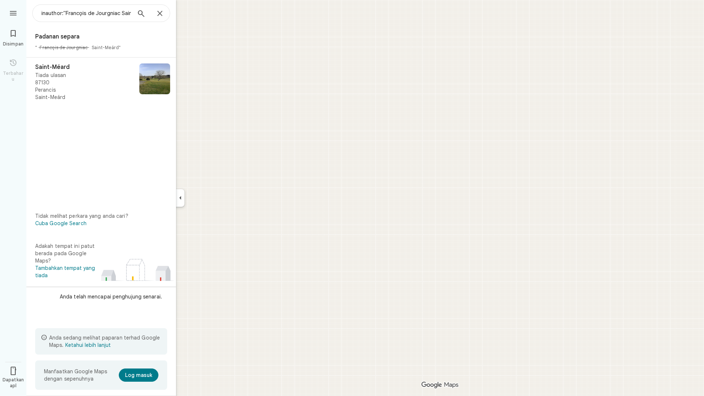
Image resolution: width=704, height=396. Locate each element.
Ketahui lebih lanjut (88, 345)
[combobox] (86, 13)
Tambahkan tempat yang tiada (65, 272)
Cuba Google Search (61, 223)
